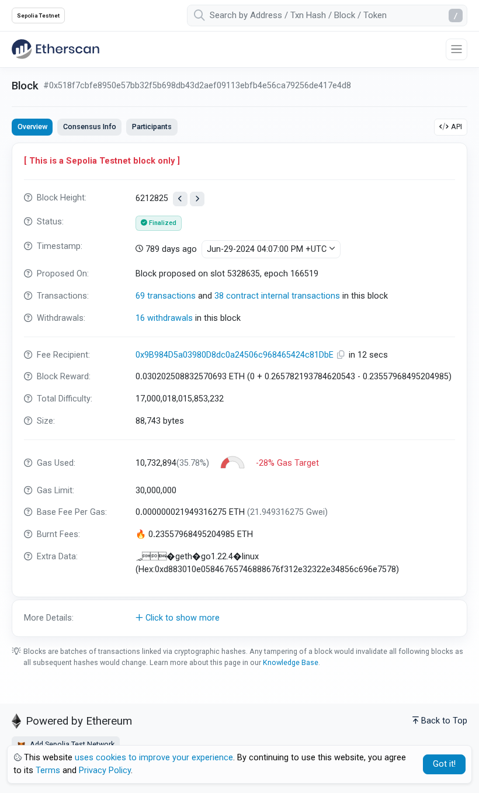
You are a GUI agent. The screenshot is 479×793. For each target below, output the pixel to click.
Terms (48, 770)
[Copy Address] (342, 355)
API (456, 126)
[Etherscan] (55, 49)
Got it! (444, 764)
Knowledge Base (290, 662)
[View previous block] (180, 199)
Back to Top (444, 721)
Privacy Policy (105, 770)
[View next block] (197, 199)
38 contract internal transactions (277, 296)
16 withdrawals (164, 318)
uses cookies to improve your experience (154, 758)
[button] (239, 618)
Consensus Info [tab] (89, 126)
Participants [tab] (152, 126)
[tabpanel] (239, 390)
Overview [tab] (32, 126)
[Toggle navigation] (456, 49)
